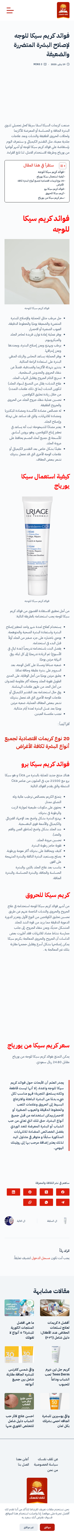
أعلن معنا (22, 1459)
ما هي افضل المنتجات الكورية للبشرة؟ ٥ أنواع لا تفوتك (21, 1330)
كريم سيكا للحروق (54, 193)
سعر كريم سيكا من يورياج (50, 198)
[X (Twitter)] (46, 1192)
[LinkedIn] (13, 1192)
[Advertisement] (37, 96)
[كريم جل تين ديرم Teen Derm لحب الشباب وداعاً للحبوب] (54, 1354)
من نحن (52, 1470)
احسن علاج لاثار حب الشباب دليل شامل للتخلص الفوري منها (20, 1421)
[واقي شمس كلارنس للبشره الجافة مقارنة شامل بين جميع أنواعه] (19, 1354)
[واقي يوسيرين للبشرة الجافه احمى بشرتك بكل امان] (54, 1401)
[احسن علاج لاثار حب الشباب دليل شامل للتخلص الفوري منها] (19, 1401)
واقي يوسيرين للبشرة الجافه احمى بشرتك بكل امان (55, 1421)
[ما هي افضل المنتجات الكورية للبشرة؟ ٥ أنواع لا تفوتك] (19, 1307)
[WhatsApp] (46, 1202)
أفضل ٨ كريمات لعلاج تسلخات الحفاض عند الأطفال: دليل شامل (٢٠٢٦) (54, 1330)
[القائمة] (10, 10)
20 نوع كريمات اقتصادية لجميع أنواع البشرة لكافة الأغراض (41, 182)
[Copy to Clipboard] (30, 1202)
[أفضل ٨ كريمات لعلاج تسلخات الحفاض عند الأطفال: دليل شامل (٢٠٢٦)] (54, 1307)
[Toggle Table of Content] (60, 165)
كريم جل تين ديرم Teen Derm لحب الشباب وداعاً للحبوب (57, 1377)
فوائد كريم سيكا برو (54, 189)
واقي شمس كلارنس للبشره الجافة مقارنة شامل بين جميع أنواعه (20, 1377)
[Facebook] (62, 1192)
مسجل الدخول (41, 1258)
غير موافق (29, 1527)
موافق (47, 1527)
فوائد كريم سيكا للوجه (50, 172)
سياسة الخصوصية (46, 1464)
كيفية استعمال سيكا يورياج (50, 176)
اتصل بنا (23, 1464)
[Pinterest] (30, 1192)
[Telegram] (62, 1202)
